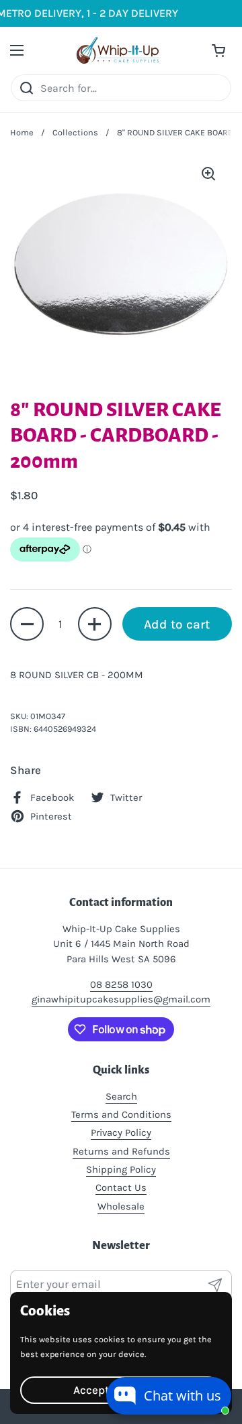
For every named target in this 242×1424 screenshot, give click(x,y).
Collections (75, 132)
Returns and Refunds (121, 1151)
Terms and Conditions (121, 1114)
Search (121, 1096)
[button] (27, 624)
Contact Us (121, 1187)
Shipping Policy (121, 1169)
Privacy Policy (121, 1132)
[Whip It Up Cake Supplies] (117, 50)
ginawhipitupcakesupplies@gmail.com (121, 999)
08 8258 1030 (121, 984)
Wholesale (121, 1206)
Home (22, 132)
